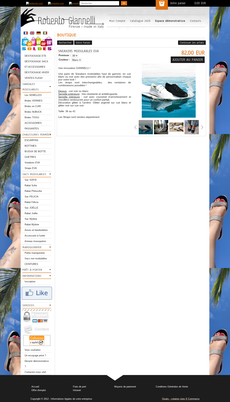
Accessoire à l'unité (35, 235)
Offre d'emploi (38, 390)
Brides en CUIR (33, 106)
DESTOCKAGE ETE (35, 56)
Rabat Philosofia (33, 191)
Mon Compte (117, 21)
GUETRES (30, 157)
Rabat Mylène (32, 224)
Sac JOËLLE (31, 207)
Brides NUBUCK (33, 111)
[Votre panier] (162, 5)
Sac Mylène (31, 219)
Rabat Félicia (31, 202)
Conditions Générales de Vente (172, 386)
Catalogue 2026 (140, 21)
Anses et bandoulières (36, 230)
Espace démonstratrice (170, 21)
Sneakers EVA (32, 162)
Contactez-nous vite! (35, 372)
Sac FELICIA (31, 196)
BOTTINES (30, 145)
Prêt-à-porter (32, 270)
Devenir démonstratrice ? (37, 364)
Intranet (77, 390)
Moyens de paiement (125, 386)
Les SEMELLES (33, 95)
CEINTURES (31, 264)
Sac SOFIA (31, 180)
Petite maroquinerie (35, 253)
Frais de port (79, 386)
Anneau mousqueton (35, 241)
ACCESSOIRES (33, 123)
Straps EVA (31, 168)
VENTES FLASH (33, 78)
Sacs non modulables (36, 258)
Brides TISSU (32, 117)
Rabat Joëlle (31, 213)
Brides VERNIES (33, 100)
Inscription (30, 281)
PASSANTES (32, 128)
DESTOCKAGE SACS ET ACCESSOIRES (36, 64)
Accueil (35, 386)
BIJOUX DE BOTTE (35, 151)
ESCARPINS (31, 140)
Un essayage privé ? (35, 355)
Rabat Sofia (31, 185)
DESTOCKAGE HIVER (37, 72)
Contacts (195, 21)
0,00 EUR (200, 3)
